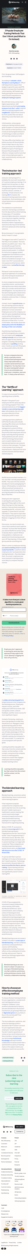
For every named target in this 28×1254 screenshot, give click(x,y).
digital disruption (9, 1013)
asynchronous (17, 303)
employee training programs (11, 97)
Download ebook (14, 623)
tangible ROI (6, 112)
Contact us (19, 1131)
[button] (5, 616)
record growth (14, 829)
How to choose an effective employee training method (12, 990)
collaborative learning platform (13, 700)
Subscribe (18, 1098)
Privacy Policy (8, 636)
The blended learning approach (13, 789)
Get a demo (19, 1127)
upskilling (14, 344)
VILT (9, 195)
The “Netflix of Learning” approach (12, 388)
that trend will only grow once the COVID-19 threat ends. (13, 850)
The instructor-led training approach (12, 172)
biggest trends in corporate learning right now (13, 409)
